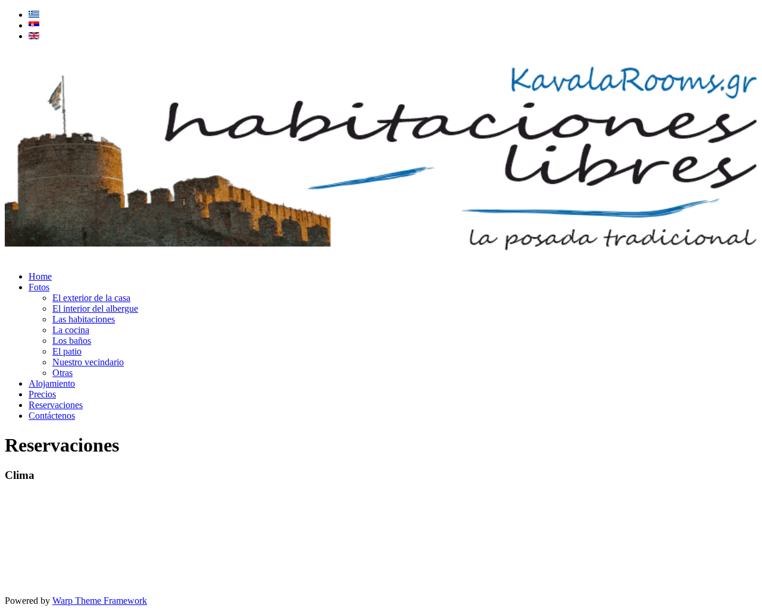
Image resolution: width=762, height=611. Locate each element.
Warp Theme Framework (99, 601)
